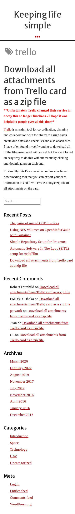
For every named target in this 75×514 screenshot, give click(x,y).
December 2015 (21, 415)
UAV (13, 456)
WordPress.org (21, 504)
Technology (19, 449)
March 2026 (19, 361)
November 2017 (22, 381)
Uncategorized (21, 463)
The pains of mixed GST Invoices (34, 223)
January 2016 (20, 408)
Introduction (19, 436)
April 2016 (18, 401)
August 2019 (19, 375)
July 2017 (17, 388)
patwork (16, 311)
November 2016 (22, 395)
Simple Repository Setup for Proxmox (38, 242)
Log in (15, 484)
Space (14, 443)
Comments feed (21, 498)
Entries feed (19, 491)
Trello (7, 129)
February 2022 (21, 368)
